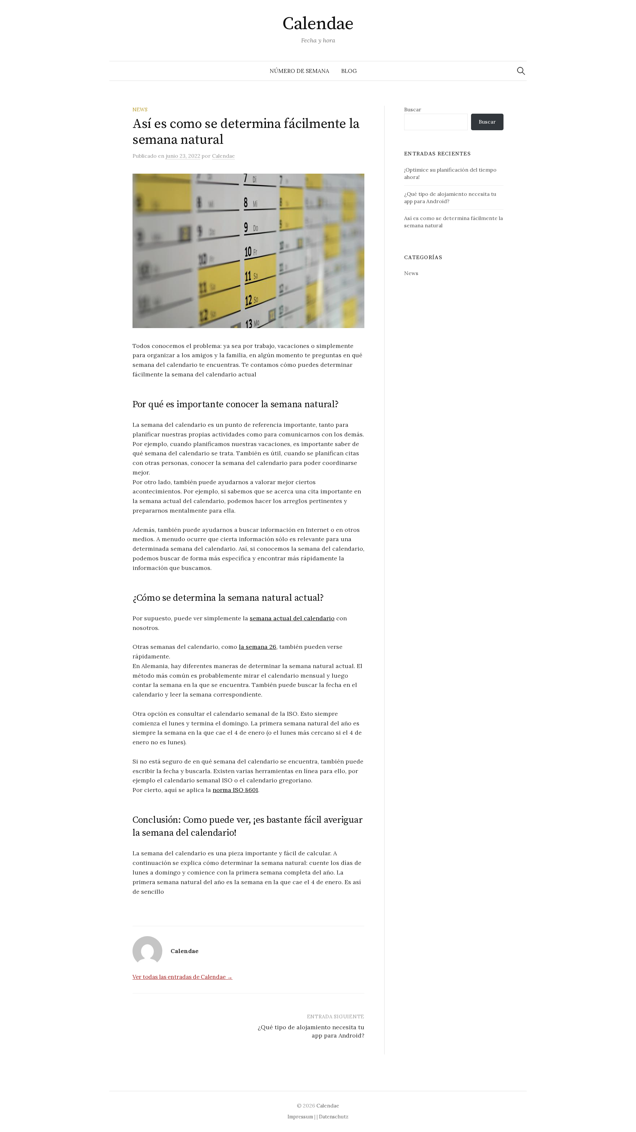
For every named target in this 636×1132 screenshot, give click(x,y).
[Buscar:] (521, 71)
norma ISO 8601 (235, 790)
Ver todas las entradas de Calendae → (182, 977)
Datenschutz (333, 1116)
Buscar (412, 109)
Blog (349, 71)
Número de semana (299, 71)
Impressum (300, 1116)
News (139, 109)
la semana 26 (257, 647)
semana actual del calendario (292, 618)
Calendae (318, 24)
